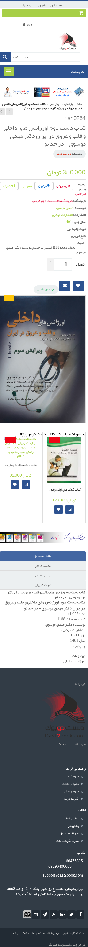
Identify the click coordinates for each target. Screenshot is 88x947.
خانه (79, 104)
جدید (24, 186)
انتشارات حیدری (62, 214)
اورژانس (54, 104)
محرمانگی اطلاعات (67, 840)
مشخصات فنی (43, 566)
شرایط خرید (71, 798)
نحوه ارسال (71, 791)
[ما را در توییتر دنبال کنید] (71, 914)
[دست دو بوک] (68, 42)
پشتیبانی (73, 825)
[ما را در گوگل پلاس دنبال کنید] (62, 914)
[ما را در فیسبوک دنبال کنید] (80, 914)
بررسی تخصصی (43, 576)
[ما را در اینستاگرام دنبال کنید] (36, 914)
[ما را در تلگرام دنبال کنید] (45, 914)
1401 (68, 221)
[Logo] (62, 714)
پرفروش (61, 186)
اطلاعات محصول (43, 556)
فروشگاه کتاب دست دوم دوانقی (52, 200)
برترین (42, 186)
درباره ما (80, 683)
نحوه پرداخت (70, 783)
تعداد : (78, 264)
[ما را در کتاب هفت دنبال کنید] (27, 914)
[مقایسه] (26, 484)
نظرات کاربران (43, 585)
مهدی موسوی (64, 207)
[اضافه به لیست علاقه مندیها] (15, 484)
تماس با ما (72, 818)
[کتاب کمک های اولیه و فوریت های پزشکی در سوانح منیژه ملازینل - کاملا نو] (64, 460)
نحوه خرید (72, 776)
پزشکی (68, 104)
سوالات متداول (69, 833)
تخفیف (7, 186)
